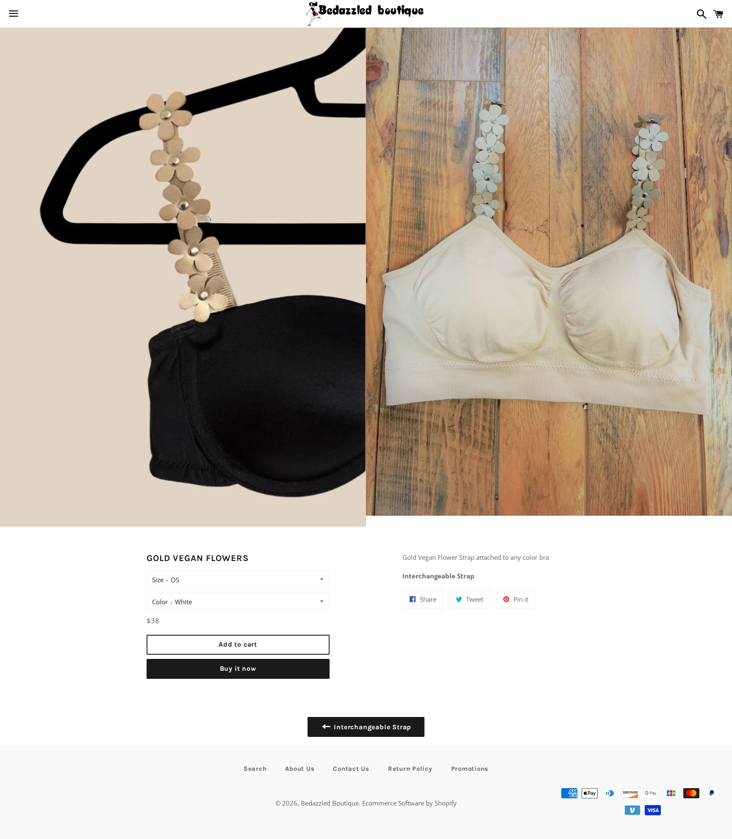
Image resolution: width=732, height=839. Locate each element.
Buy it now (238, 668)
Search (255, 768)
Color (160, 601)
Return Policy (410, 768)
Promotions (470, 768)
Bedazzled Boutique (330, 803)
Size (158, 579)
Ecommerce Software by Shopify (409, 803)
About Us (299, 768)
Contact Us (351, 768)
